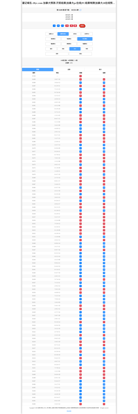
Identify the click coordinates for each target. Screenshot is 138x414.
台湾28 (75, 34)
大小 (75, 48)
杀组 (63, 48)
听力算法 (85, 39)
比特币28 (87, 34)
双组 (80, 53)
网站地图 (69, 411)
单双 (87, 48)
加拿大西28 (63, 34)
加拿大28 (51, 34)
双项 (57, 53)
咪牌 (82, 25)
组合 (51, 48)
